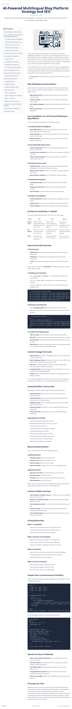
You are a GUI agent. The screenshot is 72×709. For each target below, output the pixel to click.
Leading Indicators (10, 81)
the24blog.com (66, 706)
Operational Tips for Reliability (12, 108)
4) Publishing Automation (11, 48)
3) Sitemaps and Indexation (12, 64)
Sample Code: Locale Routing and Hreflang (13, 105)
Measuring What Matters (10, 78)
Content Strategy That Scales (11, 70)
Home (3, 4)
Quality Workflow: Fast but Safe (12, 73)
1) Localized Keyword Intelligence (13, 39)
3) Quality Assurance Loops (12, 45)
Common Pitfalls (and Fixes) (11, 87)
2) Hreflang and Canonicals (12, 62)
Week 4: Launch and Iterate (12, 101)
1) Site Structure (9, 59)
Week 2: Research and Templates (13, 95)
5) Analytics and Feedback (11, 50)
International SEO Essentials (11, 56)
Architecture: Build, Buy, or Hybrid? (13, 53)
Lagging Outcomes (10, 84)
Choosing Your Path (9, 111)
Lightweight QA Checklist (11, 76)
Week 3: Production (10, 98)
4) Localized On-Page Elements (13, 67)
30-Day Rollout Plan (9, 90)
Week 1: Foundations (10, 93)
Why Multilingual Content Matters (13, 32)
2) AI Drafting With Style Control (13, 42)
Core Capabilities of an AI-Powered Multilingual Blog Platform (13, 35)
